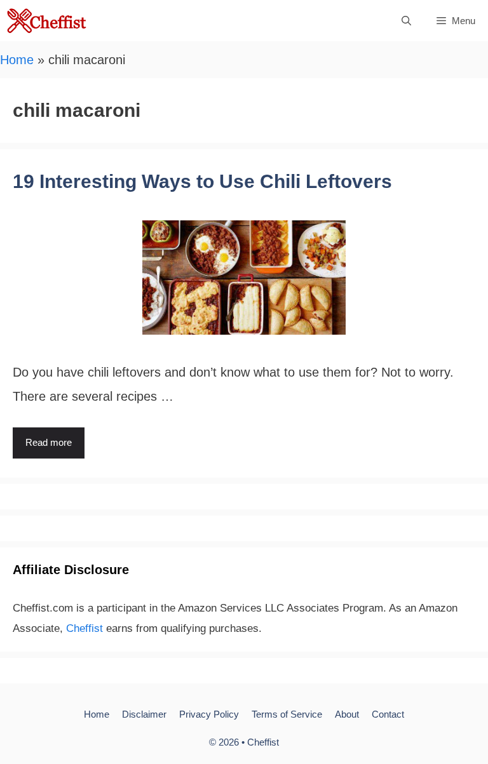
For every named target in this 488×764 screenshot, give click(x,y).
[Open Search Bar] (406, 20)
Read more (48, 442)
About (347, 714)
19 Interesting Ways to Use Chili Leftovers (202, 181)
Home (17, 60)
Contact (388, 714)
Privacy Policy (209, 714)
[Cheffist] (47, 20)
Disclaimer (144, 714)
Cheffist (84, 628)
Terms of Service (287, 714)
